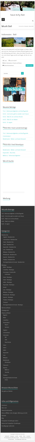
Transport (5, 302)
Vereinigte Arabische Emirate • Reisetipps (13, 304)
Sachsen (7, 327)
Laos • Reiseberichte (8, 249)
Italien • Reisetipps (7, 282)
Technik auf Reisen (6, 307)
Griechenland (6, 136)
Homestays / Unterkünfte (9, 272)
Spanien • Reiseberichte (9, 257)
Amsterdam (7, 362)
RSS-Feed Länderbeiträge (17, 128)
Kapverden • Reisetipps (8, 284)
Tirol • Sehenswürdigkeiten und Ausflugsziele (15, 111)
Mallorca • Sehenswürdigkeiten (11, 155)
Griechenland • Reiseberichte (10, 239)
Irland (4, 345)
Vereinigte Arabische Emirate (10, 377)
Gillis (6, 339)
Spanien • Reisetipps (8, 297)
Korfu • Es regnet (7, 122)
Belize (4, 317)
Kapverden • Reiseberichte (9, 247)
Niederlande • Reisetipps (9, 294)
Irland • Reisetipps (7, 277)
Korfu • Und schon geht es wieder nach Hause (16, 114)
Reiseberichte (5, 235)
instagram (12, 436)
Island (4, 347)
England (5, 330)
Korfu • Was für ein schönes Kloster (13, 117)
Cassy (5, 60)
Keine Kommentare (9, 65)
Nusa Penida (8, 342)
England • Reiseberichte (8, 237)
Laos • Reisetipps (7, 289)
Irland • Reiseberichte (8, 242)
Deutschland (6, 322)
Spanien (5, 367)
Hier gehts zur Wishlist (7, 391)
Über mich (4, 408)
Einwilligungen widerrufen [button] (8, 426)
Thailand (5, 375)
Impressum (4, 405)
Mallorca (7, 369)
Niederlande (6, 360)
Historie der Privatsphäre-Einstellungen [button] (11, 423)
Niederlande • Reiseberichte (10, 254)
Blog (3, 418)
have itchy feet (17, 15)
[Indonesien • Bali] (17, 38)
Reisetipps (4, 265)
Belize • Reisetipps (7, 267)
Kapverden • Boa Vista (9, 152)
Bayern (6, 324)
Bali (5, 63)
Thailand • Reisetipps (8, 299)
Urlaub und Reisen (17, 63)
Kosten (5, 287)
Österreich (5, 365)
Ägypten (5, 315)
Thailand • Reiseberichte (9, 259)
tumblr (16, 436)
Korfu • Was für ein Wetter (10, 119)
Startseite (26, 26)
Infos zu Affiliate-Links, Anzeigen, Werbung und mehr (14, 413)
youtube (28, 436)
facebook (7, 436)
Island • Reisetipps (7, 279)
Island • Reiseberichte (8, 244)
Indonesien (9, 63)
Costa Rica (5, 320)
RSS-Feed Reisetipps (16, 145)
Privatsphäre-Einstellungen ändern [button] (10, 420)
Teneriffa (7, 372)
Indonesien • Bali (9, 34)
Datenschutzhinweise (7, 410)
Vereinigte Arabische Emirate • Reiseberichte (13, 262)
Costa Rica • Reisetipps (8, 269)
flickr (24, 436)
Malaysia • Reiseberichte (9, 252)
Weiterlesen (29, 65)
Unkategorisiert (5, 310)
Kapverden (5, 352)
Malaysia (5, 357)
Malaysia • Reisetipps (8, 292)
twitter (20, 436)
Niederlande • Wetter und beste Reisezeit (14, 139)
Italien (4, 350)
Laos (4, 355)
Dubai (6, 379)
